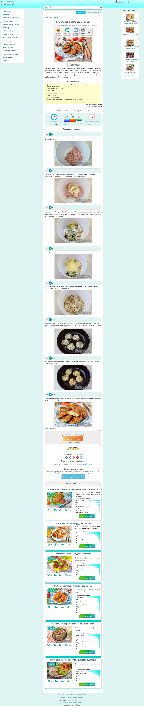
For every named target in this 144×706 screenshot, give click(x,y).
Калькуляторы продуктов (78, 695)
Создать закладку (74, 439)
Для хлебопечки (9, 47)
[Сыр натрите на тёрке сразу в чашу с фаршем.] (73, 266)
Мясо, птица (8, 21)
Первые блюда (9, 31)
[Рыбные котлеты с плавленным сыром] (59, 596)
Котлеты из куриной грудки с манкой (73, 523)
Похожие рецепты (55, 25)
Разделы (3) (93, 25)
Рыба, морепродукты (11, 24)
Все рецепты (80, 12)
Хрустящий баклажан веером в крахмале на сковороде (130, 74)
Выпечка (7, 14)
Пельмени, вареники (11, 17)
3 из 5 (73, 449)
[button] (83, 33)
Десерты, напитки (10, 41)
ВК (70, 700)
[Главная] (7, 3)
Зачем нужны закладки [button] (73, 442)
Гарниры (7, 27)
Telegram (81, 700)
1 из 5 (68, 449)
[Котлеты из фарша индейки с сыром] (59, 564)
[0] (76, 32)
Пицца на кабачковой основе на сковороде (130, 22)
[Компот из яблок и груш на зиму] (130, 30)
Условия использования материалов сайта (72, 704)
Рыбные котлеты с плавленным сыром (73, 585)
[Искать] (101, 7)
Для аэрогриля (9, 44)
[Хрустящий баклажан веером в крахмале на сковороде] (130, 67)
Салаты (7, 11)
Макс (76, 700)
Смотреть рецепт (87, 516)
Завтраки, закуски (10, 37)
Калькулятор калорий (64, 695)
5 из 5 (78, 449)
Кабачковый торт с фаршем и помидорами (130, 48)
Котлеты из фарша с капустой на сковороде (73, 623)
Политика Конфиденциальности (72, 702)
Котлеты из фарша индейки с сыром (73, 553)
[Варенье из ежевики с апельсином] (130, 55)
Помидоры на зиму (91, 12)
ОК (73, 700)
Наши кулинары (78, 697)
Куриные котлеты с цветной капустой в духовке (73, 659)
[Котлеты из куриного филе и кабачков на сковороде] (59, 500)
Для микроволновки (11, 54)
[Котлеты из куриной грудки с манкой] (59, 534)
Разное (6, 61)
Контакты (63, 697)
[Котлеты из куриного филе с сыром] (73, 49)
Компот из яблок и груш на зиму (130, 35)
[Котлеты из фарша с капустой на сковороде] (59, 634)
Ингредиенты (64, 25)
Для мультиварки (10, 51)
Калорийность (73, 25)
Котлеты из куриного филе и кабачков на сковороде (73, 489)
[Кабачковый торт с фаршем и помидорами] (130, 42)
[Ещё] (100, 12)
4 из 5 (75, 449)
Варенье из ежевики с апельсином (130, 60)
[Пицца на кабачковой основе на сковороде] (130, 17)
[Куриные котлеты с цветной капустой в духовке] (59, 670)
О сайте (70, 697)
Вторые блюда (9, 34)
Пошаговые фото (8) (83, 25)
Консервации (8, 57)
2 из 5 (71, 449)
